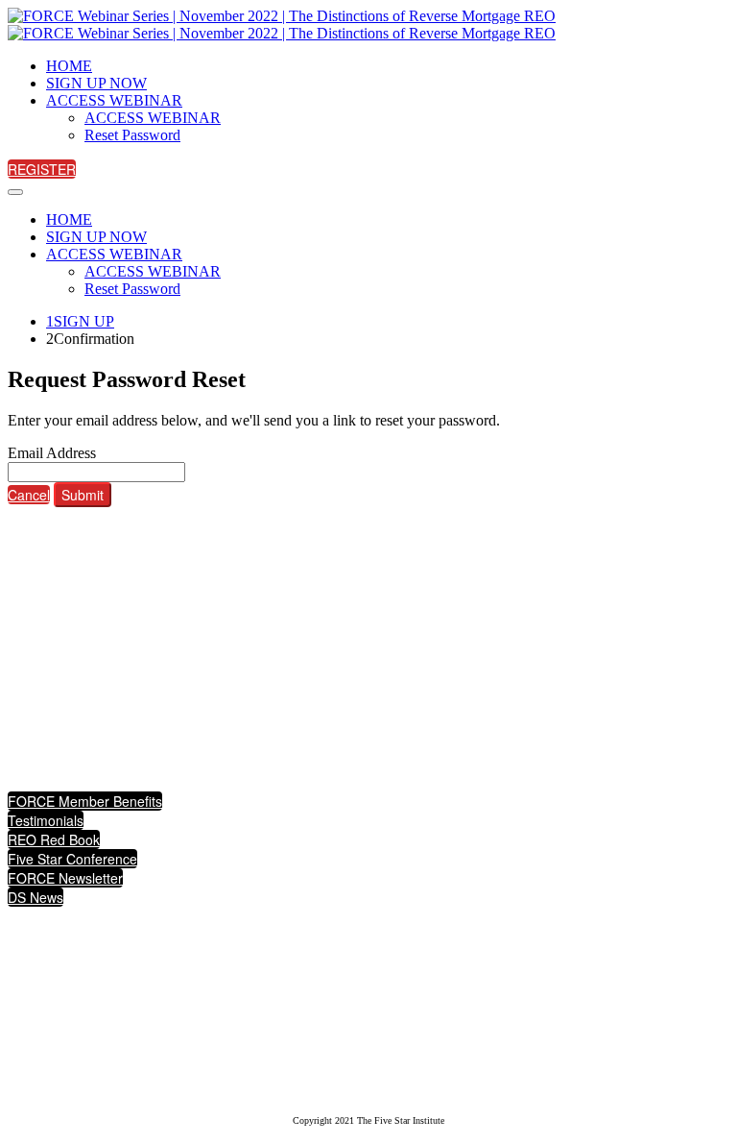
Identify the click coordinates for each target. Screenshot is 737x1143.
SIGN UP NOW (96, 83)
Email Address (52, 453)
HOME (69, 66)
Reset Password (132, 135)
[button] (42, 169)
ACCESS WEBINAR (114, 100)
